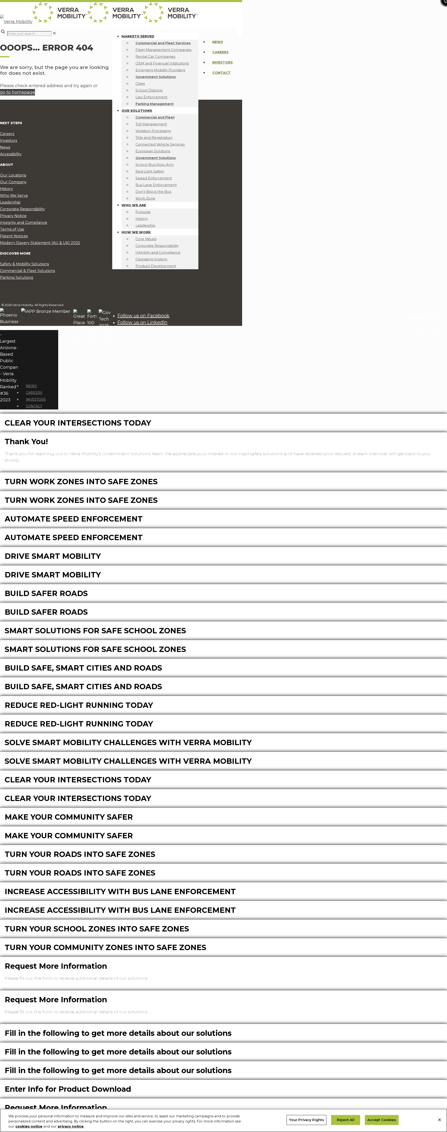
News (217, 42)
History (6, 189)
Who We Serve (14, 195)
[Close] (439, 1120)
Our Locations (13, 175)
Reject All (345, 1120)
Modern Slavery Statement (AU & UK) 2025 (40, 243)
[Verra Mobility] (99, 22)
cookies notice (28, 1127)
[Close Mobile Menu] (22, 375)
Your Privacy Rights (306, 1120)
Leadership (10, 202)
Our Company (13, 182)
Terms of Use (12, 229)
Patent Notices (14, 236)
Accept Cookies (381, 1120)
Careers (220, 52)
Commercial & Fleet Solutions (27, 271)
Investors (222, 62)
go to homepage (17, 92)
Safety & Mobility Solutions (24, 264)
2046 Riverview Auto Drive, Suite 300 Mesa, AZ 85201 (424, 324)
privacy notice (71, 1127)
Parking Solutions (16, 277)
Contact (221, 73)
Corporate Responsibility (22, 209)
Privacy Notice (13, 216)
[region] (223, 1120)
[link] (54, 33)
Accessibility (11, 154)
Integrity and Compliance (23, 222)
